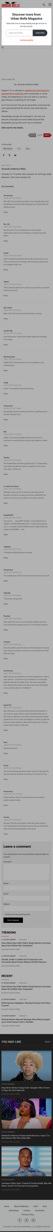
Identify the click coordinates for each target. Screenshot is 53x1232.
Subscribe (40, 33)
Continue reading (26, 40)
